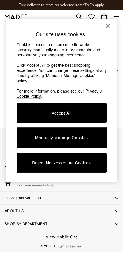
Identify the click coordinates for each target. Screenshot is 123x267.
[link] (79, 16)
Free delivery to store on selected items (51, 5)
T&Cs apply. (94, 5)
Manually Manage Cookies (61, 137)
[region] (61, 100)
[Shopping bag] (104, 16)
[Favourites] (91, 16)
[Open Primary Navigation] (116, 16)
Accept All (62, 113)
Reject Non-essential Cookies (61, 163)
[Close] (108, 25)
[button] (61, 198)
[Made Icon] (16, 16)
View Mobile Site (62, 236)
